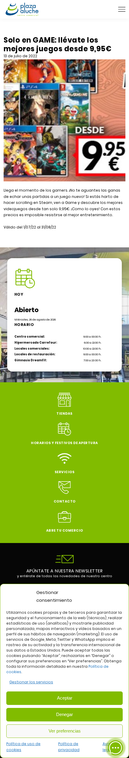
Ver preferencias (65, 730)
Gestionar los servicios (31, 682)
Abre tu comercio (64, 530)
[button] (121, 9)
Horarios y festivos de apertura (64, 443)
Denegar (64, 714)
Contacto (65, 501)
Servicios (65, 472)
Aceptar (64, 697)
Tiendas (64, 413)
